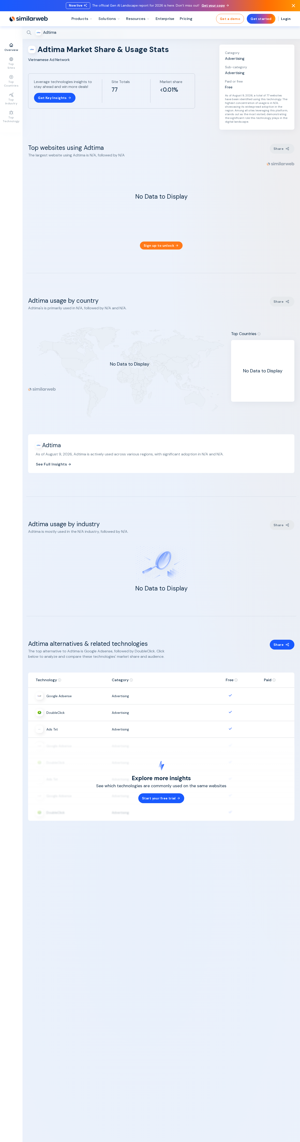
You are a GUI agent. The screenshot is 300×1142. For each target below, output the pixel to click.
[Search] (161, 32)
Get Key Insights (52, 98)
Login (286, 19)
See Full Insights (51, 464)
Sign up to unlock (159, 245)
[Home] (28, 19)
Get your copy (213, 5)
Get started (261, 19)
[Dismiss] (293, 5)
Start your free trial (159, 798)
